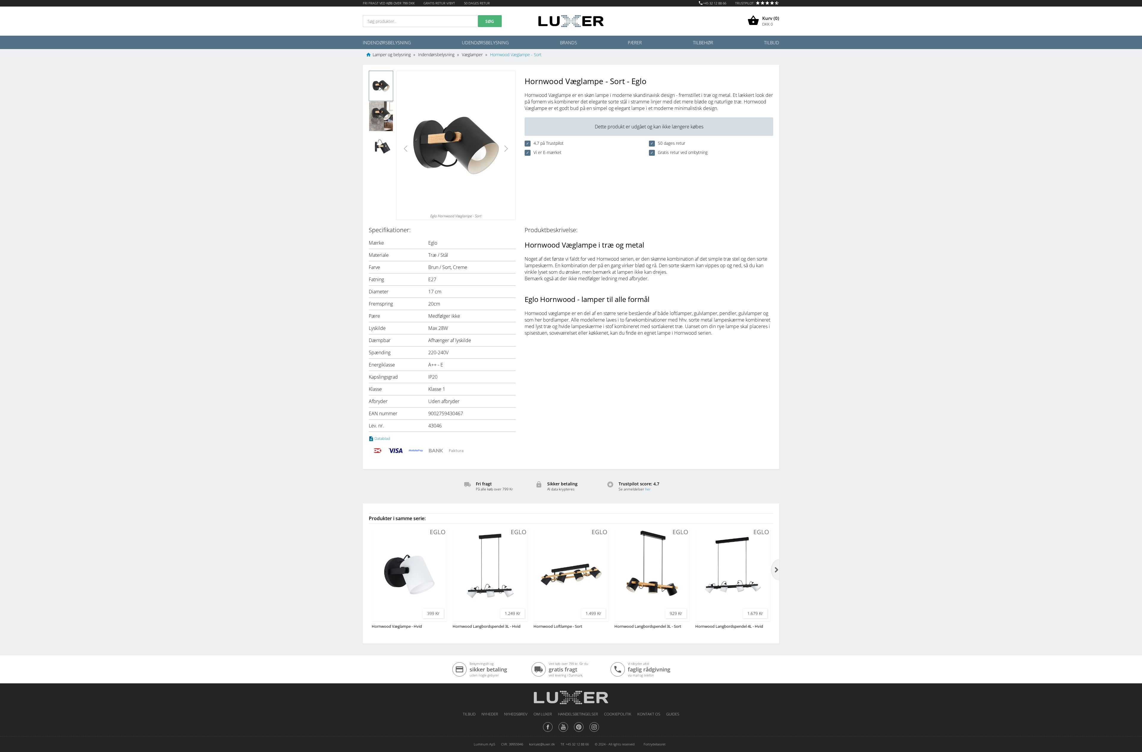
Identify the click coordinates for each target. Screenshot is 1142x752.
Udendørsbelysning (485, 42)
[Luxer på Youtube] (563, 731)
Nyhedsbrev (516, 714)
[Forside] (571, 695)
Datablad (382, 438)
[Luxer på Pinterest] (578, 731)
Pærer (635, 42)
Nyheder (489, 714)
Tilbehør (703, 42)
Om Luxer (543, 714)
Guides (672, 714)
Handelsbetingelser (578, 714)
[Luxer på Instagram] (594, 731)
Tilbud (771, 42)
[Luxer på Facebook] (548, 731)
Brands (568, 42)
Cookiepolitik (617, 714)
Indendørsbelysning (387, 42)
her (648, 489)
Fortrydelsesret (655, 744)
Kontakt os (648, 714)
